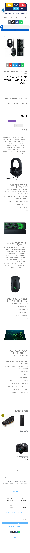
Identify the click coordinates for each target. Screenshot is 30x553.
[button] (15, 30)
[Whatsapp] (21, 22)
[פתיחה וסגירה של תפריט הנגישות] (3, 10)
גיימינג (20, 71)
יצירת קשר (18, 17)
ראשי (25, 17)
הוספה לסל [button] (24, 437)
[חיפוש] (1, 27)
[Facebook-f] (16, 532)
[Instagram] (13, 22)
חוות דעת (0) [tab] (19, 125)
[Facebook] (17, 22)
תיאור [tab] (25, 125)
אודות (5, 17)
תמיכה (11, 17)
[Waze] (9, 22)
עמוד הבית (25, 71)
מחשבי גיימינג (15, 71)
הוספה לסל (12, 121)
